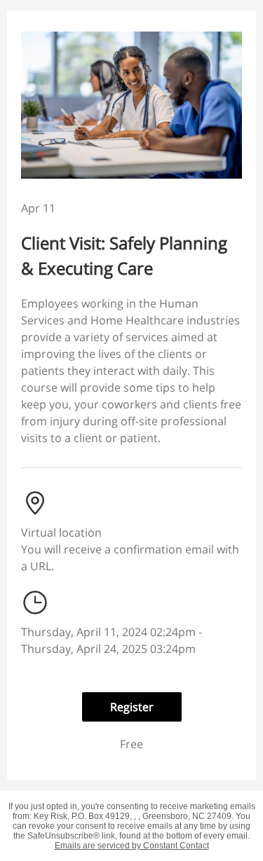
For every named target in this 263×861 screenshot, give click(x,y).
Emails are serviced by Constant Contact (132, 845)
